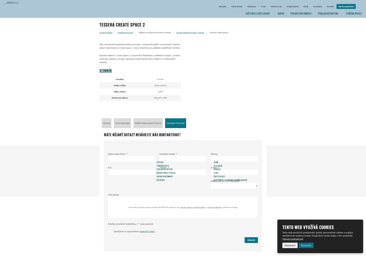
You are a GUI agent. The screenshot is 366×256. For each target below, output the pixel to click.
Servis (281, 13)
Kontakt (330, 6)
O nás (263, 6)
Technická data (122, 123)
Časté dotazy (236, 6)
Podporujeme (293, 6)
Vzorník (105, 70)
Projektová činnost (301, 13)
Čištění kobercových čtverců (148, 123)
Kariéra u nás (276, 6)
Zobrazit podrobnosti (292, 238)
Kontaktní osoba (168, 154)
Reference (251, 6)
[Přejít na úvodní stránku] (12, 2)
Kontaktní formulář (176, 123)
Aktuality (222, 6)
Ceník (306, 6)
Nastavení (290, 245)
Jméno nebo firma (118, 154)
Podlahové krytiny (328, 13)
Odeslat (251, 240)
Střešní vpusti (354, 13)
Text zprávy (113, 194)
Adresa (214, 154)
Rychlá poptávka (346, 6)
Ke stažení (317, 6)
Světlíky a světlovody (258, 13)
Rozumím (306, 245)
